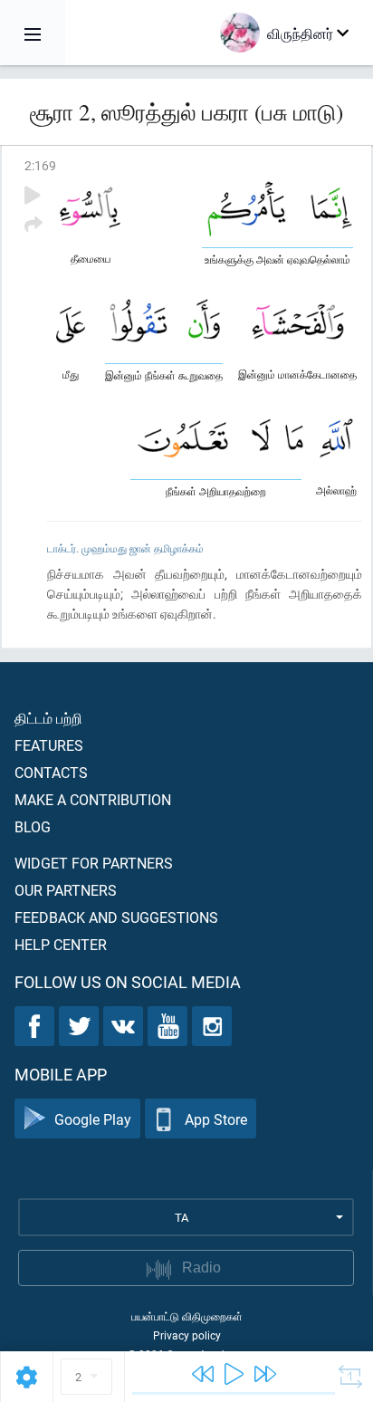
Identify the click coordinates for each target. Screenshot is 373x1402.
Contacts (51, 772)
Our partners (65, 889)
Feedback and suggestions (116, 917)
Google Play (92, 1118)
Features (48, 744)
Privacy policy (187, 1335)
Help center (60, 944)
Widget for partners (93, 862)
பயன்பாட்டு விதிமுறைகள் (187, 1316)
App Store (216, 1118)
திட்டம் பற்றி (48, 717)
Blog (32, 826)
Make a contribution (92, 799)
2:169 (40, 165)
